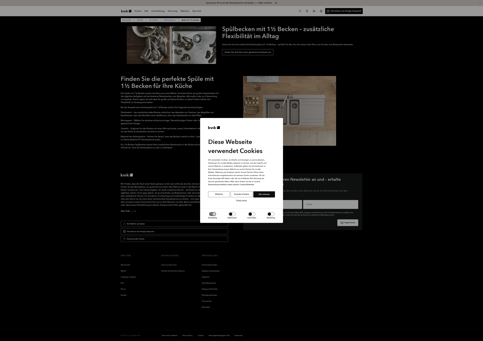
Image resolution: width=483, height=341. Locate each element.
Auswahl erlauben (241, 194)
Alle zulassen (264, 194)
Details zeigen (241, 200)
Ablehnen (219, 194)
